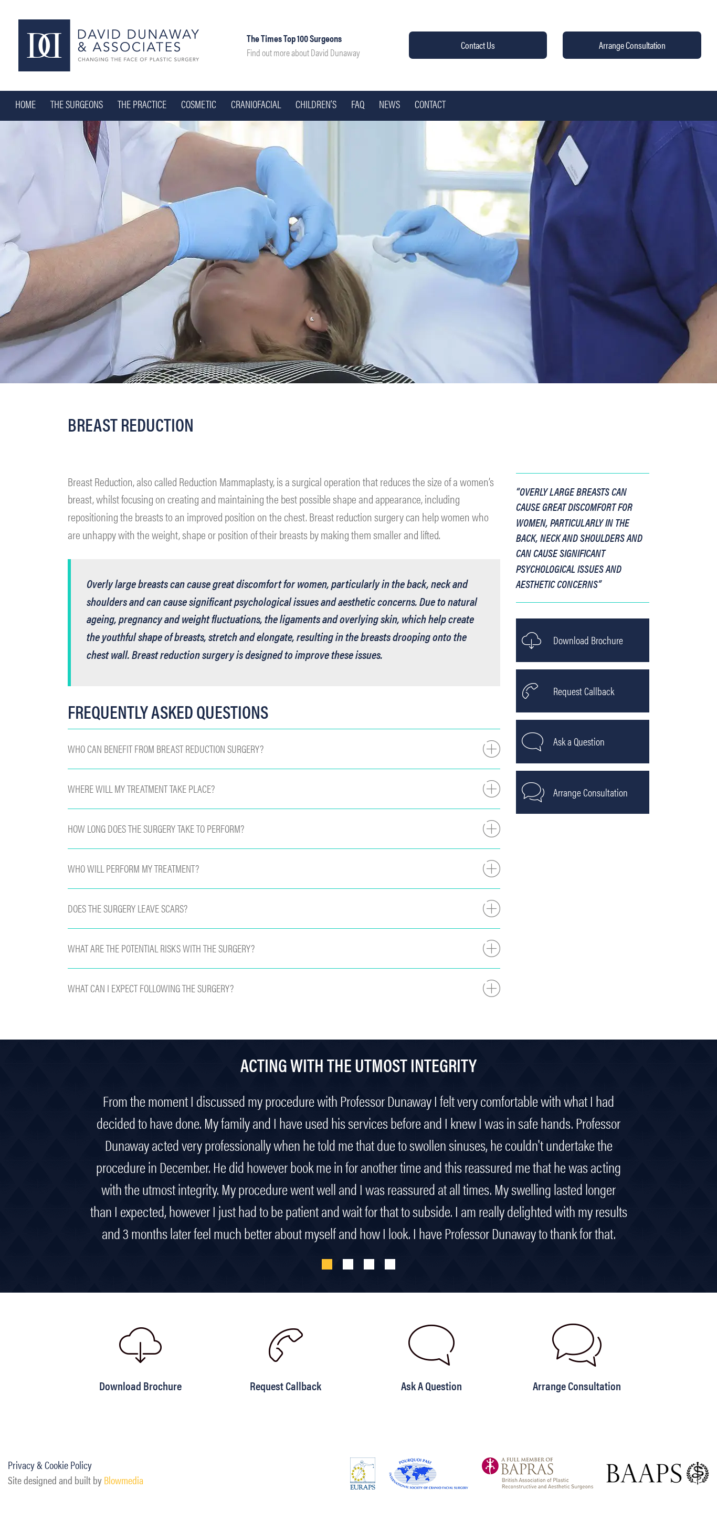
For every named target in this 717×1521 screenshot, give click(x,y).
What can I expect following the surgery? (151, 988)
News (389, 104)
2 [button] (348, 1264)
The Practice (142, 104)
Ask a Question (579, 741)
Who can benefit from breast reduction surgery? (165, 748)
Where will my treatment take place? (141, 788)
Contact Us (478, 44)
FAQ (357, 104)
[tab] (284, 749)
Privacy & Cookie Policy (50, 1464)
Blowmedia (123, 1480)
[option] (358, 1153)
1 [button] (327, 1264)
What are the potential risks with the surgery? (161, 948)
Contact (430, 104)
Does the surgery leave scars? (127, 908)
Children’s (316, 104)
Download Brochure (588, 640)
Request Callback (583, 691)
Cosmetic (198, 104)
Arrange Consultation (632, 44)
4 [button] (390, 1264)
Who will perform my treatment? (133, 868)
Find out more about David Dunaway (303, 52)
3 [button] (369, 1264)
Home (25, 104)
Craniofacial (256, 104)
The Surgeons (76, 104)
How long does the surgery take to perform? (156, 828)
